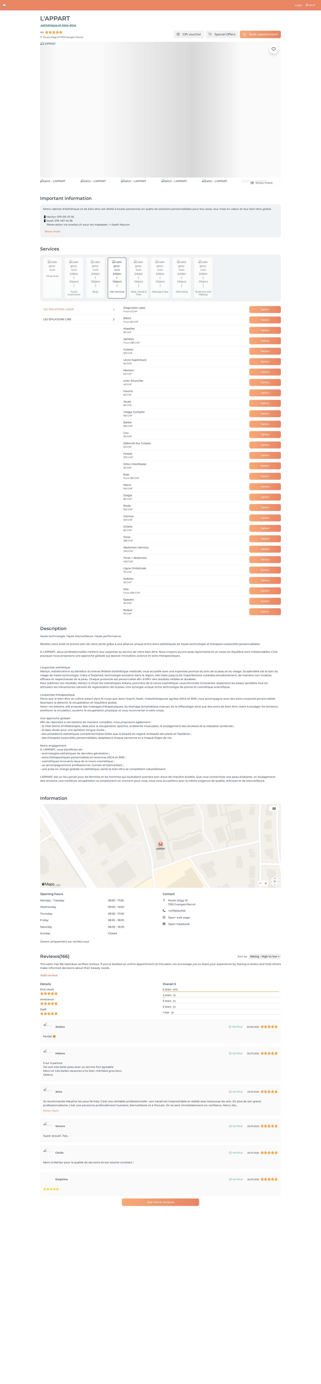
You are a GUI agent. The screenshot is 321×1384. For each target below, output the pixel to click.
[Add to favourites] (273, 49)
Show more (52, 231)
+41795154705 (176, 910)
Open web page (179, 917)
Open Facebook (179, 924)
